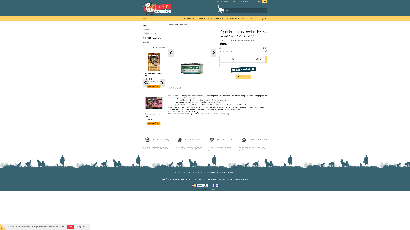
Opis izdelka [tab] (175, 87)
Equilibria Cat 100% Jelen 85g (188, 112)
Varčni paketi (214, 18)
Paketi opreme (150, 33)
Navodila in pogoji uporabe (194, 172)
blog (253, 18)
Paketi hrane (149, 30)
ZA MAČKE (188, 18)
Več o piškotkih (81, 227)
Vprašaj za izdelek (225, 51)
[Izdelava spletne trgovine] (213, 189)
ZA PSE (200, 18)
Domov (170, 25)
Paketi (176, 25)
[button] (162, 83)
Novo (244, 18)
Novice (232, 172)
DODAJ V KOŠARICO (243, 69)
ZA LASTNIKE (231, 18)
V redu (70, 227)
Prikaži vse (162, 48)
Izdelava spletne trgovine (202, 189)
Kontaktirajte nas (212, 172)
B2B (144, 18)
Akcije (261, 18)
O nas (224, 172)
